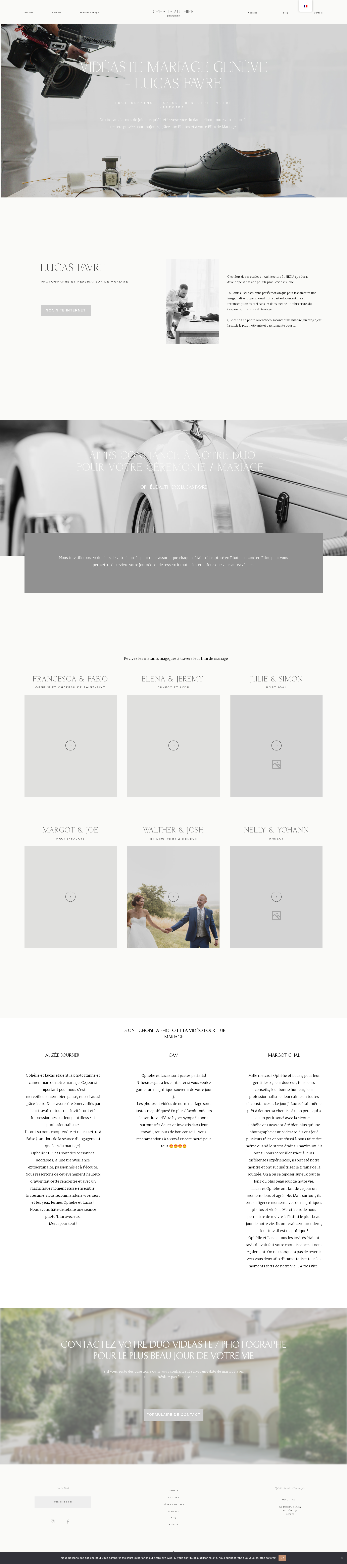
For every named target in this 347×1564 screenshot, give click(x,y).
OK (282, 1557)
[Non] (342, 1558)
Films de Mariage (89, 13)
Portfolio (28, 13)
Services (56, 13)
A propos (252, 13)
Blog (285, 13)
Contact (318, 13)
